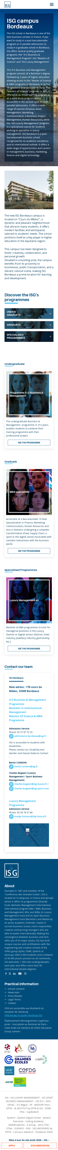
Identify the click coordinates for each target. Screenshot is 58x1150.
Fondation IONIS (44, 1131)
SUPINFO (19, 1128)
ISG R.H (40, 1101)
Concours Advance (23, 1131)
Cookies (12, 1003)
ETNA (9, 1128)
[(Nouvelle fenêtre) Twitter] (10, 973)
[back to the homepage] (8, 4)
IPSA (22, 1111)
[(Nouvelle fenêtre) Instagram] (25, 973)
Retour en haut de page (48, 1135)
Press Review (15, 995)
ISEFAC (11, 1104)
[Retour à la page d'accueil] (11, 876)
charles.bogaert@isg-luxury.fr (30, 783)
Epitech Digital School (29, 1117)
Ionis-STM (43, 1124)
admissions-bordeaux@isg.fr (30, 736)
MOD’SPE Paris (42, 1104)
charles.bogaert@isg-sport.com (31, 788)
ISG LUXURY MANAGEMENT (25, 1097)
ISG (6, 1097)
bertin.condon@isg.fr (26, 766)
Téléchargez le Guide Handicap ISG (23, 1015)
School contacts (16, 988)
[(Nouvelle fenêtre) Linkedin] (14, 973)
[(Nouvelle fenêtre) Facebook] (6, 973)
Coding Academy (34, 1121)
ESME (48, 1108)
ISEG (48, 1101)
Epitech (11, 1117)
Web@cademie (17, 1124)
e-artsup (31, 1124)
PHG (28, 1128)
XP (31, 1104)
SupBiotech (33, 1111)
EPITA (9, 1108)
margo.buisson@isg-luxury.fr (30, 816)
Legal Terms (14, 999)
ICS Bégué (22, 1104)
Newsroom (13, 992)
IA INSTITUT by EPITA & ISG (28, 1108)
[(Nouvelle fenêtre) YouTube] (20, 973)
